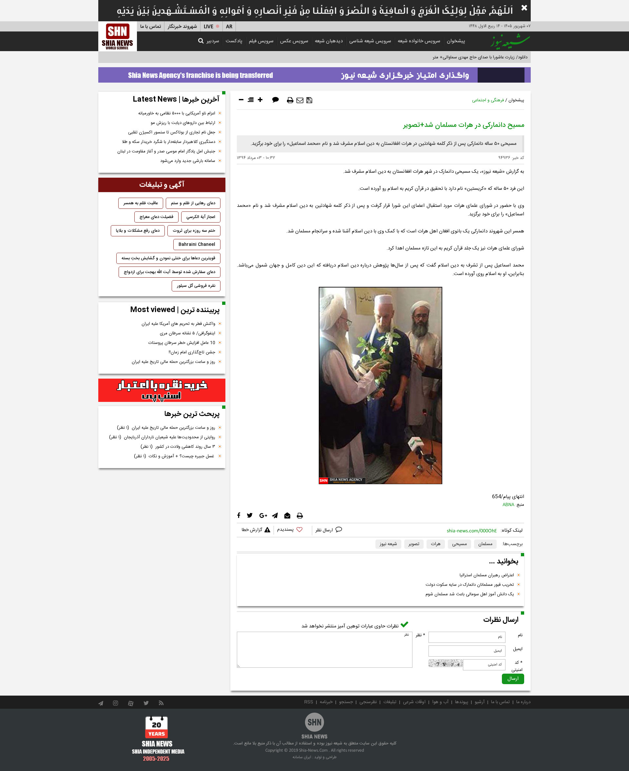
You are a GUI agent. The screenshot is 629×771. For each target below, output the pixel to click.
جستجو (346, 702)
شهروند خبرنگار (182, 27)
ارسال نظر (324, 530)
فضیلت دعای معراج (156, 217)
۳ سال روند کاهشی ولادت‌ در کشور (178, 446)
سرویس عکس (294, 41)
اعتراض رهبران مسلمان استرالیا (487, 575)
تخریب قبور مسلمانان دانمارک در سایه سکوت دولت (470, 584)
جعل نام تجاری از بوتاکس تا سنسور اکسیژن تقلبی (171, 132)
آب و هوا (440, 702)
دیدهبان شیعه (329, 41)
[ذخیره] (309, 100)
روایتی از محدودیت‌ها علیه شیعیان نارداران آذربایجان (162, 437)
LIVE (208, 27)
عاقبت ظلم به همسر (141, 203)
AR (229, 27)
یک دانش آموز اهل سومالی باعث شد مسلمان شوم (470, 594)
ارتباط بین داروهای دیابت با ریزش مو (183, 123)
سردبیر (213, 41)
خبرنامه (326, 702)
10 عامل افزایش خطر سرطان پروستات (181, 342)
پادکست (234, 41)
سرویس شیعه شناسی (370, 41)
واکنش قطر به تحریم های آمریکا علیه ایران (178, 323)
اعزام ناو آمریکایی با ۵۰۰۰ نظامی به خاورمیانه (176, 113)
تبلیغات (389, 702)
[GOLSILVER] (161, 390)
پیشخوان (456, 41)
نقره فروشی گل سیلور (196, 285)
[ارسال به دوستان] (299, 100)
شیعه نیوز (388, 544)
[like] (293, 530)
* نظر (420, 635)
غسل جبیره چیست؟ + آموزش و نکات (174, 456)
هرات (436, 544)
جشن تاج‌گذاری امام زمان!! (191, 352)
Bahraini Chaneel (197, 244)
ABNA (508, 504)
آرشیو (480, 702)
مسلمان (485, 544)
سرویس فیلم (261, 41)
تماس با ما (150, 27)
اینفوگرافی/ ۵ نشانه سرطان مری (187, 333)
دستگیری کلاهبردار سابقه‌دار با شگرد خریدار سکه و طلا (168, 142)
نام (520, 635)
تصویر (414, 544)
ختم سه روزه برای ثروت (194, 230)
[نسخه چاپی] (290, 100)
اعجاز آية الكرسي (200, 217)
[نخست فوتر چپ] (158, 738)
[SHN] (117, 36)
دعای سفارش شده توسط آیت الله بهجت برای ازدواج (169, 272)
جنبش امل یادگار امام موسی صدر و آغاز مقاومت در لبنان (166, 151)
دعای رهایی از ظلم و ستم (193, 203)
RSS (308, 702)
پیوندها (461, 702)
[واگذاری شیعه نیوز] (314, 73)
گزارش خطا (252, 530)
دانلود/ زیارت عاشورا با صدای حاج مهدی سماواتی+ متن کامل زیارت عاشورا (463, 57)
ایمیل (518, 649)
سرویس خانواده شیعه (419, 41)
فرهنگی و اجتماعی (488, 100)
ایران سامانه (302, 757)
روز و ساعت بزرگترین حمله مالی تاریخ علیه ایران (173, 362)
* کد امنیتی (517, 666)
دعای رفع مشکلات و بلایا (138, 230)
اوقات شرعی (414, 702)
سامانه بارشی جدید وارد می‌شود (187, 161)
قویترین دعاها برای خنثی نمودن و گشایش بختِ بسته (168, 258)
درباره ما (523, 702)
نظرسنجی (368, 702)
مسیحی (459, 544)
